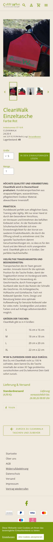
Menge (6, 166)
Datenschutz (13, 473)
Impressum (12, 483)
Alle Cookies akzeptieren (30, 536)
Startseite (11, 453)
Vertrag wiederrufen (17, 488)
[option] (13, 92)
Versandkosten (35, 136)
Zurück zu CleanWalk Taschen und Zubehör (28, 430)
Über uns (11, 458)
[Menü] (46, 5)
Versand (10, 478)
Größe (6, 150)
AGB (8, 463)
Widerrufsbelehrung (17, 468)
